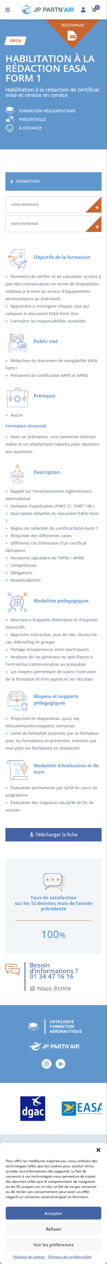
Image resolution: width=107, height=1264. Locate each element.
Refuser (53, 1229)
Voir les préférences (53, 1244)
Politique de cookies (29, 1256)
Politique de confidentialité (70, 1256)
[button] (98, 1150)
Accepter (53, 1213)
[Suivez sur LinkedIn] (60, 1064)
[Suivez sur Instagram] (46, 1064)
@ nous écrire (50, 988)
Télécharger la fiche (56, 834)
